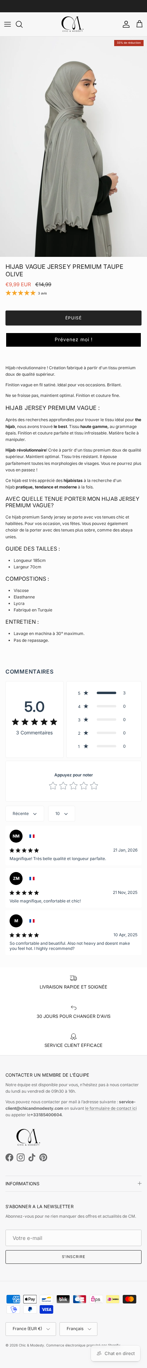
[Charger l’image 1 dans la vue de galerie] (73, 147)
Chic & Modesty (31, 1345)
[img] (34, 722)
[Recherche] (22, 24)
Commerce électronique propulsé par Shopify (83, 1345)
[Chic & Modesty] (73, 24)
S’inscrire (73, 1256)
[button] (73, 339)
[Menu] (7, 24)
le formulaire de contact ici (111, 1108)
